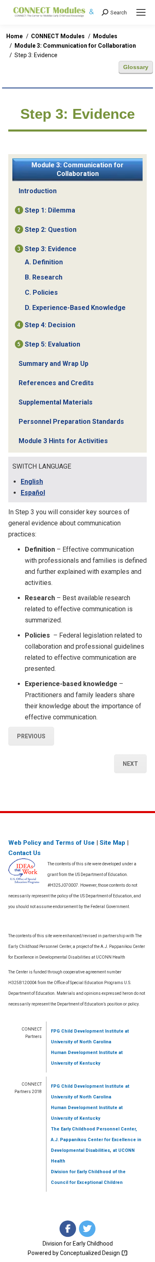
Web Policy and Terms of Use (51, 842)
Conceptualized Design (90, 1253)
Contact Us (24, 853)
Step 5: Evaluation (52, 344)
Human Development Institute (84, 1052)
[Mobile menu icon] (141, 12)
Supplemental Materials (56, 402)
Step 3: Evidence (50, 249)
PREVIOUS (31, 736)
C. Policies (41, 292)
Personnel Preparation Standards (71, 421)
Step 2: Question (50, 229)
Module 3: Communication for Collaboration (77, 169)
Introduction (38, 191)
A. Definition (44, 262)
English (32, 481)
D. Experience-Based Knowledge (75, 308)
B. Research (43, 277)
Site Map (112, 842)
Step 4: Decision (50, 325)
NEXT (130, 763)
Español (33, 493)
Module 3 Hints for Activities (63, 441)
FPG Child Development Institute (87, 1031)
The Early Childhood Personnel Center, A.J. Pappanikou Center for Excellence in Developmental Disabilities (96, 1139)
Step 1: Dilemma (50, 210)
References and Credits (56, 383)
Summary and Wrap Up (53, 364)
